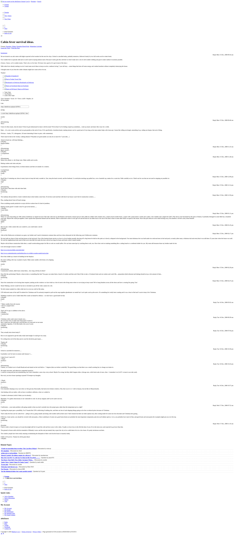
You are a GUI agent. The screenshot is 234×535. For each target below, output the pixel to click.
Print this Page (15, 48)
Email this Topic (5, 48)
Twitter (6, 525)
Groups (6, 6)
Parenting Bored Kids (23, 46)
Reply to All (7, 33)
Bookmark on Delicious (27, 82)
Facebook (7, 527)
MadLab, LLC (16, 532)
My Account (8, 508)
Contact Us (7, 528)
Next (5, 28)
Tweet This (17, 79)
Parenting (8, 46)
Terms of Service (26, 532)
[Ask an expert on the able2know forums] (13, 1)
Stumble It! (15, 76)
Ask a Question (8, 496)
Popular (6, 12)
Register (33, 1)
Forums (6, 4)
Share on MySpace (23, 89)
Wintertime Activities (36, 46)
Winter (14, 46)
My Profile (7, 510)
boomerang (4, 53)
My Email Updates (9, 515)
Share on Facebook (23, 86)
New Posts (7, 19)
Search (39, 1)
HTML (3, 110)
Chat (5, 501)
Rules (6, 522)
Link (2, 103)
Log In (28, 1)
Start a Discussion (9, 498)
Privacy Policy (37, 532)
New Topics (7, 16)
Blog (5, 523)
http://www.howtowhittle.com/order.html (12, 250)
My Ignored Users (9, 513)
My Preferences (8, 511)
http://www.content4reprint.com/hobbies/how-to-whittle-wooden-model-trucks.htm (24, 253)
